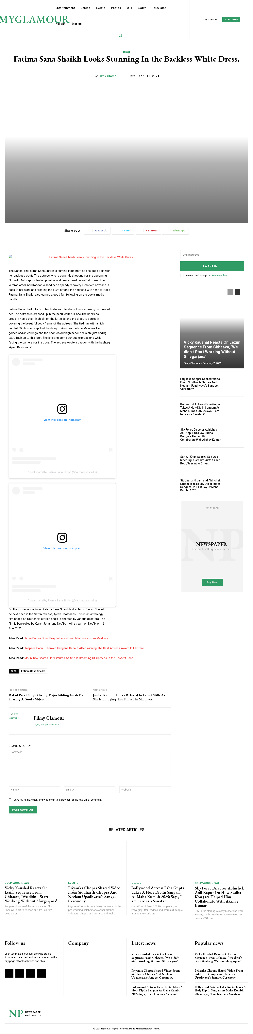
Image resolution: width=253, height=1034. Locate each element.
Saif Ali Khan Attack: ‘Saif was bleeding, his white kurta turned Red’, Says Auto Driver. (200, 460)
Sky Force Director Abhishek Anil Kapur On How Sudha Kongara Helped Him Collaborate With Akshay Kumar (200, 434)
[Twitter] (30, 973)
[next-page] (237, 292)
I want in (210, 266)
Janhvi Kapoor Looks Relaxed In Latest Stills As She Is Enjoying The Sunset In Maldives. (129, 697)
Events (73, 883)
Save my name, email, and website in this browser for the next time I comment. (58, 799)
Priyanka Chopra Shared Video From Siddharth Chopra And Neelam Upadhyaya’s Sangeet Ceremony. (200, 383)
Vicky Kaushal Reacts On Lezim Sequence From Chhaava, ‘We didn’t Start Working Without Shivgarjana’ (212, 349)
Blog (126, 52)
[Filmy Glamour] (18, 721)
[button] (120, 35)
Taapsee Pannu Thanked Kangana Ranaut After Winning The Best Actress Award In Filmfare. (84, 648)
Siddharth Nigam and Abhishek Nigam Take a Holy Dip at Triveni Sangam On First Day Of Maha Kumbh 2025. (200, 485)
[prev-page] (230, 292)
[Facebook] (9, 973)
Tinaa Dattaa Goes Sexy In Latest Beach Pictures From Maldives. (67, 638)
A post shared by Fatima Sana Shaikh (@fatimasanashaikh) (62, 472)
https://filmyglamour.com (46, 724)
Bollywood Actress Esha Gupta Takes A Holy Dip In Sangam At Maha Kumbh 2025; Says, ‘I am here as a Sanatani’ (200, 409)
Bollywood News (17, 883)
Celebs (136, 883)
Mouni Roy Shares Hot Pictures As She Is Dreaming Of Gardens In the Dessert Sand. (79, 658)
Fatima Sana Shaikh (33, 671)
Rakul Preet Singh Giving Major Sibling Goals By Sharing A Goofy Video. (46, 697)
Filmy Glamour (109, 76)
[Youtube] (41, 973)
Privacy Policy (219, 275)
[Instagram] (19, 973)
